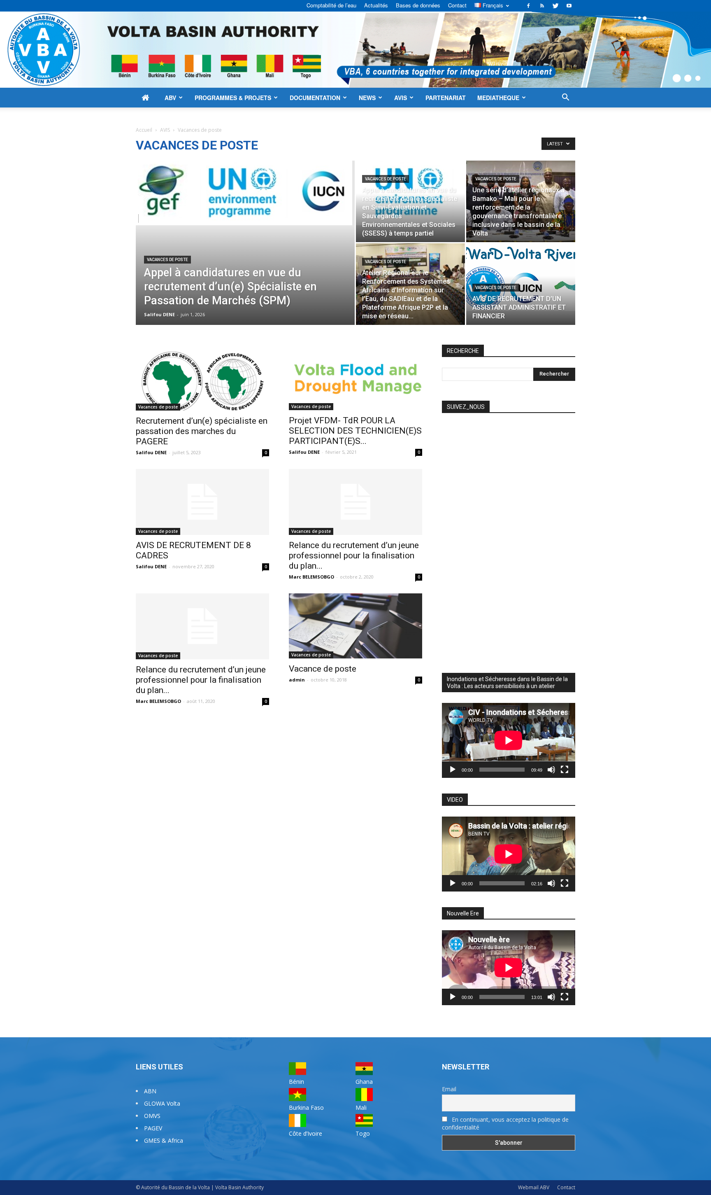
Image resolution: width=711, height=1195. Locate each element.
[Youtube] (569, 6)
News (367, 97)
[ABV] (355, 50)
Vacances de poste (167, 259)
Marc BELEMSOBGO (311, 577)
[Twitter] (555, 6)
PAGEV (153, 1128)
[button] (565, 98)
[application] (508, 740)
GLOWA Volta (162, 1103)
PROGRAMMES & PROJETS (233, 97)
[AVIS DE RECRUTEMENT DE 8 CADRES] (202, 502)
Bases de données (418, 5)
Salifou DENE (159, 314)
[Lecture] (452, 770)
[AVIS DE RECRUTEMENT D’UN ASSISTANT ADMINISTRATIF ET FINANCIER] (520, 277)
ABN (150, 1091)
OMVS (152, 1116)
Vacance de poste (322, 669)
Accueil (144, 129)
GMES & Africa (163, 1140)
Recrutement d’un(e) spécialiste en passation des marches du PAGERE (201, 431)
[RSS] (542, 6)
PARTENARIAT (445, 97)
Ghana (364, 1081)
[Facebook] (528, 6)
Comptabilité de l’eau (331, 5)
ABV (170, 97)
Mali (361, 1107)
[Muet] (551, 770)
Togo (363, 1133)
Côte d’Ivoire (305, 1133)
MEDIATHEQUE (498, 97)
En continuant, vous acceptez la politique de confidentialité (505, 1123)
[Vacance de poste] (355, 626)
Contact (457, 5)
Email (449, 1089)
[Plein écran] (564, 770)
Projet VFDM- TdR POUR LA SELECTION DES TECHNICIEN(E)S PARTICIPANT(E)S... (355, 430)
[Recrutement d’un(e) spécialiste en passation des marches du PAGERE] (202, 378)
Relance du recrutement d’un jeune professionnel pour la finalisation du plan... (354, 555)
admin (297, 680)
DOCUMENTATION (315, 97)
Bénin (296, 1081)
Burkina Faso (306, 1107)
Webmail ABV (533, 1187)
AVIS (400, 97)
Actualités (376, 5)
